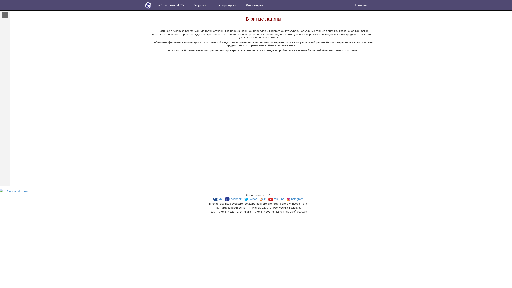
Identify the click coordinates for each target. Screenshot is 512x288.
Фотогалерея (254, 5)
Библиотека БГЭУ (170, 4)
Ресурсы (198, 5)
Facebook (235, 199)
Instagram (296, 199)
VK (220, 199)
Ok (264, 199)
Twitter (253, 199)
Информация (225, 5)
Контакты (361, 5)
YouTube (278, 199)
